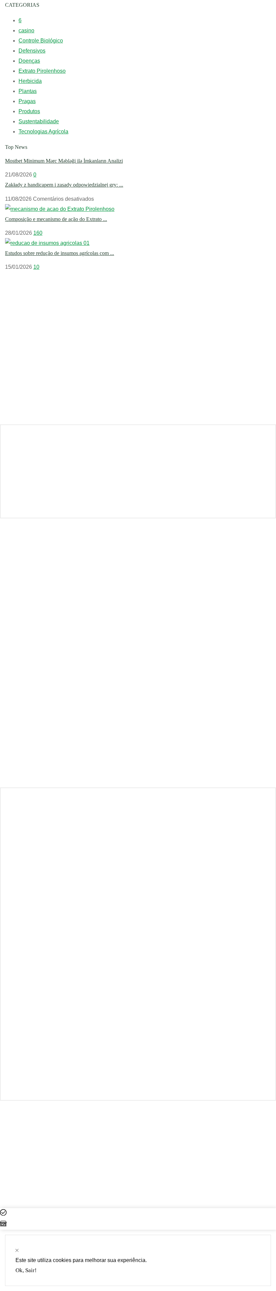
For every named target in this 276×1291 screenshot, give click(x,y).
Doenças (29, 61)
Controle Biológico (41, 40)
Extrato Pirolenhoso (42, 71)
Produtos (29, 111)
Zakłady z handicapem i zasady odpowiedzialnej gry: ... (64, 185)
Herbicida (30, 81)
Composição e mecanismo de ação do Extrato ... (56, 219)
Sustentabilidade (39, 121)
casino (26, 30)
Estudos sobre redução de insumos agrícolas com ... (59, 253)
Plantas (28, 91)
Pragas (27, 101)
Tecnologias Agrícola (43, 131)
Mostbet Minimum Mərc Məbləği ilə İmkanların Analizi (64, 161)
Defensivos (32, 51)
